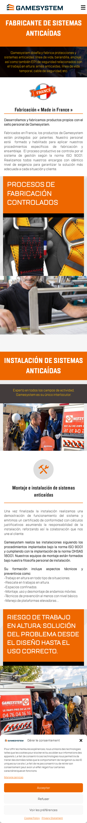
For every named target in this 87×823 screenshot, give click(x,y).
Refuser (43, 799)
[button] (81, 740)
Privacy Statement (52, 818)
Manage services (13, 777)
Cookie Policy (32, 818)
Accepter (43, 788)
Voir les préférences (43, 810)
